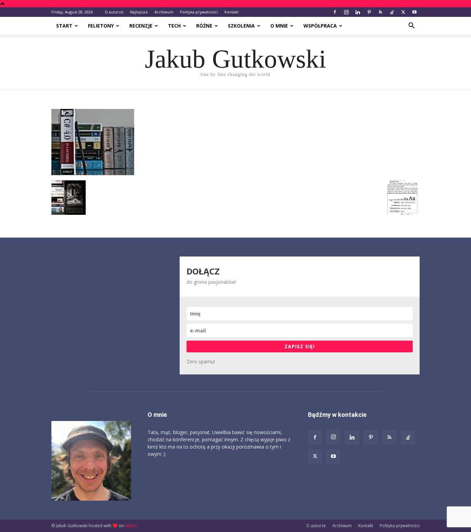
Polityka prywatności (199, 11)
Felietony (101, 25)
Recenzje (140, 25)
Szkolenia (241, 25)
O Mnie (279, 25)
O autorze (114, 11)
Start (64, 25)
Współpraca (320, 25)
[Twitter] (403, 12)
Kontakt (231, 11)
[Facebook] (335, 12)
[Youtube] (414, 12)
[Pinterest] (369, 12)
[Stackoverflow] (392, 12)
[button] (411, 26)
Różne (204, 25)
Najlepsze (139, 11)
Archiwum (163, 11)
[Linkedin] (357, 12)
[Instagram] (346, 12)
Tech (174, 25)
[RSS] (380, 12)
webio (131, 526)
